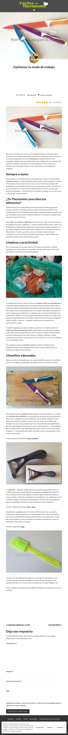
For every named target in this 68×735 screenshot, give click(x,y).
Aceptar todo (39, 727)
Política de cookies (16, 731)
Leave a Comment (46, 95)
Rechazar (50, 727)
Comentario (11, 643)
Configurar (60, 727)
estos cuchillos (32, 438)
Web (7, 691)
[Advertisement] (34, 82)
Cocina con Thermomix (34, 4)
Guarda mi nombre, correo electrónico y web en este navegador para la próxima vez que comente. (33, 704)
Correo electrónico (14, 681)
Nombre (10, 671)
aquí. (23, 527)
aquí (28, 507)
